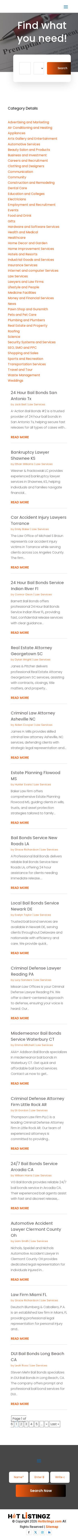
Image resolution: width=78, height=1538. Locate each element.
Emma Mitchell (24, 1045)
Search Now (41, 1490)
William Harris (23, 1175)
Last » (54, 1424)
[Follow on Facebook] (28, 1532)
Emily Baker (22, 529)
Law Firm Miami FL (29, 1294)
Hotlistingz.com (50, 1521)
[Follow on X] (35, 1532)
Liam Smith (22, 1241)
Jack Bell (20, 404)
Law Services (36, 404)
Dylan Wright (23, 659)
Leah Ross (21, 1365)
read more (20, 437)
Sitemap (52, 1527)
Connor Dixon (24, 594)
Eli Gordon (21, 1110)
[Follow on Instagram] (42, 1532)
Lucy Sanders (23, 980)
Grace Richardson (27, 849)
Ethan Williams (24, 464)
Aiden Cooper (24, 725)
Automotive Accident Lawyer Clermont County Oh (36, 1229)
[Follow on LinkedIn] (49, 1532)
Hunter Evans (23, 784)
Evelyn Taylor (23, 915)
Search (62, 68)
